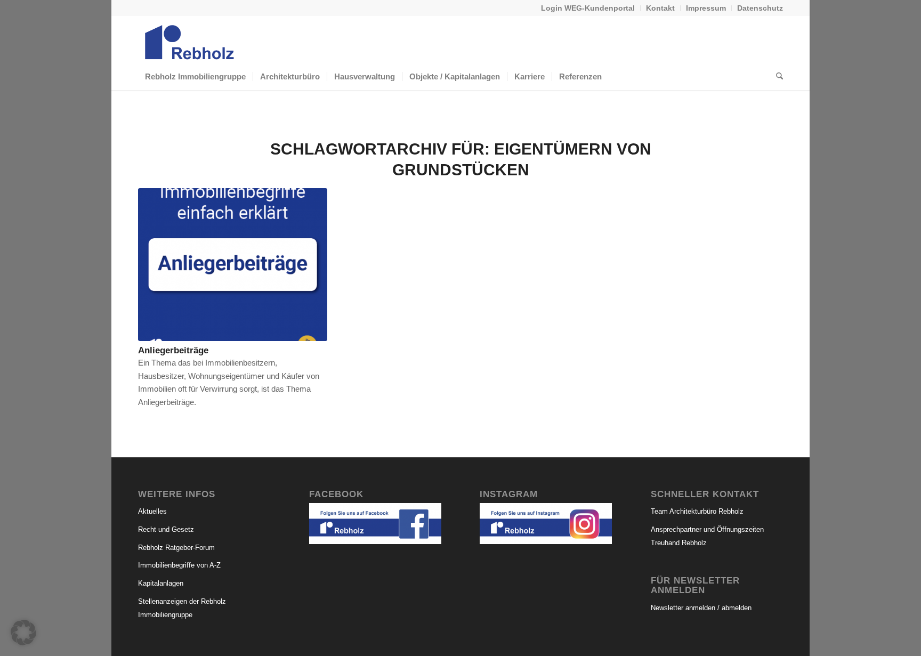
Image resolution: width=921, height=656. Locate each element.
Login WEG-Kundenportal (588, 8)
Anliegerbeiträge (173, 350)
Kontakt (660, 8)
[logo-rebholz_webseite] (190, 39)
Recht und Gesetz (166, 529)
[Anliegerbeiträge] (232, 264)
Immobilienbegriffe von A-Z (179, 565)
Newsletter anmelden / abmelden (701, 608)
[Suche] (776, 76)
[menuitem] (588, 8)
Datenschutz (760, 8)
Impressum (706, 8)
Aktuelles (152, 511)
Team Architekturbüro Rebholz (697, 511)
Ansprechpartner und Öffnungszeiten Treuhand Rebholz (707, 536)
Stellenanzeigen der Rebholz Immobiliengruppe (182, 608)
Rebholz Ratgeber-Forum (176, 548)
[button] (23, 632)
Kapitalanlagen (160, 583)
